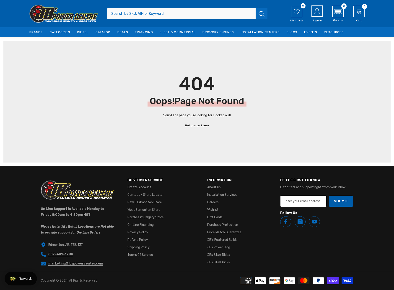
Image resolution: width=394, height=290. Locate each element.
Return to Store (197, 125)
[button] (338, 14)
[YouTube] (314, 221)
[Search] (187, 13)
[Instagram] (300, 221)
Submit (341, 201)
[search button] (261, 13)
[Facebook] (285, 221)
